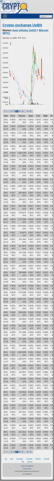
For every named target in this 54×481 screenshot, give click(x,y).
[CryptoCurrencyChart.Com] (14, 7)
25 (11, 111)
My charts (29, 458)
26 (14, 111)
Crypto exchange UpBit (22, 25)
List (6, 458)
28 (20, 111)
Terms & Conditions (27, 465)
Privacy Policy (27, 468)
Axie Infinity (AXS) (24, 30)
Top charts (19, 458)
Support (29, 461)
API (23, 461)
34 (28, 111)
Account (46, 458)
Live (11, 458)
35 (30, 111)
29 (22, 111)
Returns (38, 458)
